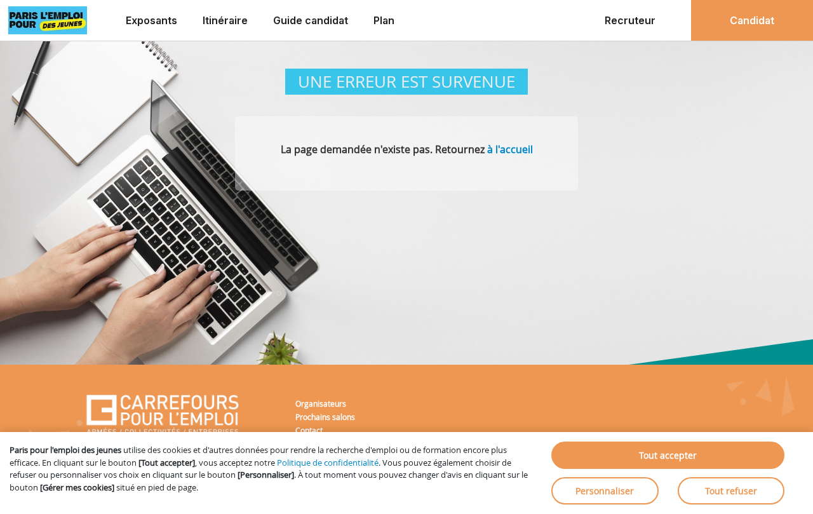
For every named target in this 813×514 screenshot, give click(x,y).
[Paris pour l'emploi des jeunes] (47, 20)
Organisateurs (320, 403)
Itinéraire (225, 20)
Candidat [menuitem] (752, 20)
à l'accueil (510, 149)
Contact (309, 430)
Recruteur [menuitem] (630, 20)
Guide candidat (310, 20)
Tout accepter (668, 455)
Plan (383, 20)
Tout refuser (731, 491)
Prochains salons (325, 417)
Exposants (151, 20)
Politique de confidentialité (328, 462)
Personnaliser (604, 491)
